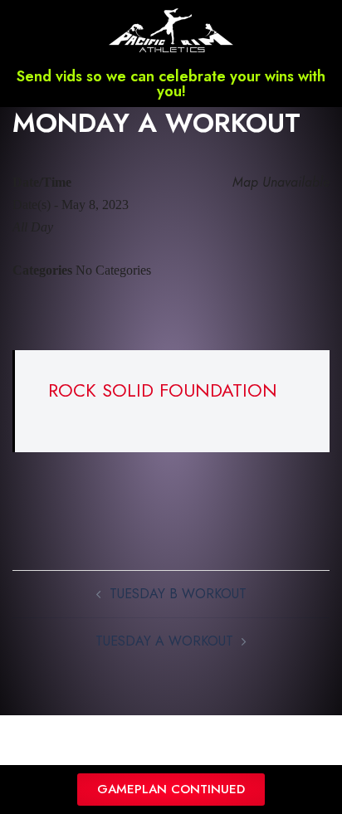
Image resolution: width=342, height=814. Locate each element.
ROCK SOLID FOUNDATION (162, 390)
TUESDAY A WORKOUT (164, 641)
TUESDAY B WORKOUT (178, 593)
